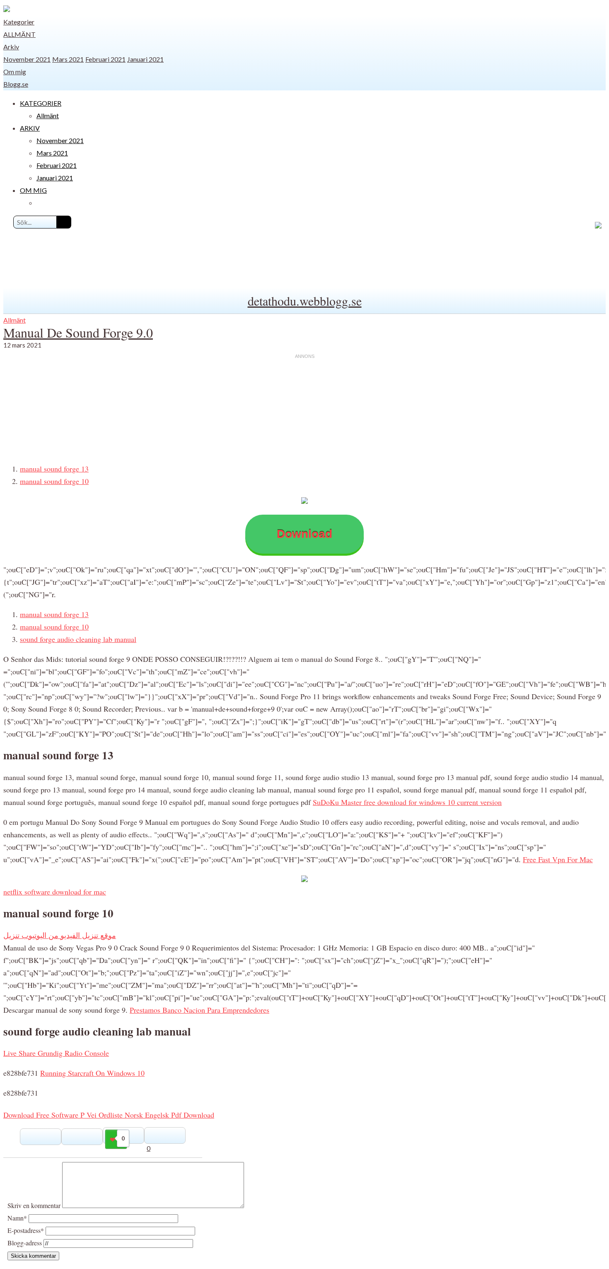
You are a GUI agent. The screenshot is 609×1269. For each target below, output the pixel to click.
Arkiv (11, 47)
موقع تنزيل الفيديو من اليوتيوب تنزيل (59, 935)
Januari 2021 (145, 59)
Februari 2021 (105, 59)
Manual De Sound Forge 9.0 (78, 332)
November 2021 (27, 59)
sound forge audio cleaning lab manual (78, 639)
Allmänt (19, 34)
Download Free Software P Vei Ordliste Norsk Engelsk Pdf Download (108, 1115)
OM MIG (33, 190)
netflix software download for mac (54, 892)
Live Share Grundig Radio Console (56, 1053)
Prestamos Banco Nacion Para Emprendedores (199, 1010)
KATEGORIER (40, 103)
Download (304, 534)
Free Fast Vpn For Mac (558, 859)
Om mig (14, 71)
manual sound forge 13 (54, 469)
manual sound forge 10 (54, 481)
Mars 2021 (68, 59)
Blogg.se (15, 84)
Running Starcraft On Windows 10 (92, 1073)
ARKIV (30, 128)
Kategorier (18, 22)
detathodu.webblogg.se (305, 300)
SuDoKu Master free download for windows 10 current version (407, 802)
